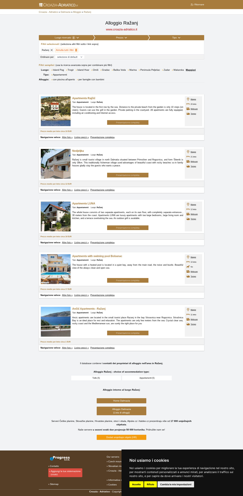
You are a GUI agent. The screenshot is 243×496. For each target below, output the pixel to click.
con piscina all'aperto (64, 79)
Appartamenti (60, 74)
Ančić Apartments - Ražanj (88, 308)
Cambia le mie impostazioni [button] (175, 484)
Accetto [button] (136, 484)
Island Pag (58, 70)
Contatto (54, 466)
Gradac (106, 70)
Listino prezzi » (81, 137)
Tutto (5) (96, 378)
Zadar (167, 70)
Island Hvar (83, 70)
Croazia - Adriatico (117, 470)
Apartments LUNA (83, 203)
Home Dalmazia (121, 400)
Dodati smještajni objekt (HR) (121, 437)
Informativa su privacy (119, 480)
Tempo (193, 114)
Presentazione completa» (102, 137)
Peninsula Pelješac (150, 70)
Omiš (95, 70)
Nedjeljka (78, 150)
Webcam (194, 109)
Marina (133, 70)
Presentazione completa (127, 122)
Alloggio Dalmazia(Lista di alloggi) (121, 411)
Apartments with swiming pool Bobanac (97, 256)
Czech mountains (117, 461)
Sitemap (54, 484)
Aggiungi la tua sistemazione (66, 473)
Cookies (112, 484)
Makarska (179, 70)
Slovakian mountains (119, 466)
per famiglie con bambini (91, 79)
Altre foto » (67, 137)
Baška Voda (119, 70)
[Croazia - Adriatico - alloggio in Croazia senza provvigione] (58, 4)
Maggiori (191, 70)
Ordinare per (47, 57)
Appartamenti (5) (147, 378)
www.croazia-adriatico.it (121, 29)
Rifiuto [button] (150, 484)
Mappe (193, 99)
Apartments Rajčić (83, 98)
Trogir (71, 70)
